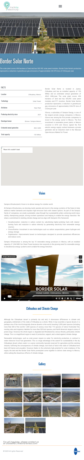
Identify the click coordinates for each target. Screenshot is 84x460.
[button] (60, 6)
